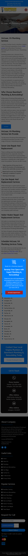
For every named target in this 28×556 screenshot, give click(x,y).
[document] (14, 278)
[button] (24, 260)
